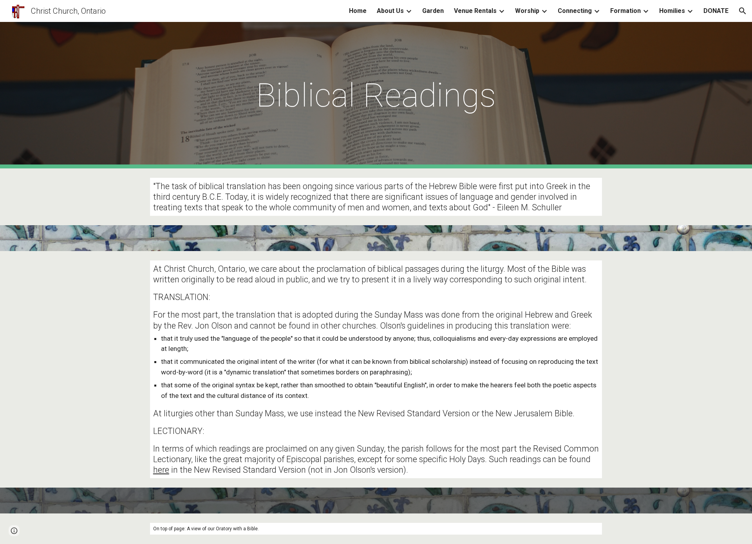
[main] (376, 95)
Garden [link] (433, 10)
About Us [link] (390, 10)
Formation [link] (625, 10)
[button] (742, 11)
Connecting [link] (575, 10)
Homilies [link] (672, 10)
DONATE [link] (715, 10)
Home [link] (358, 10)
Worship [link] (527, 10)
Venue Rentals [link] (475, 10)
